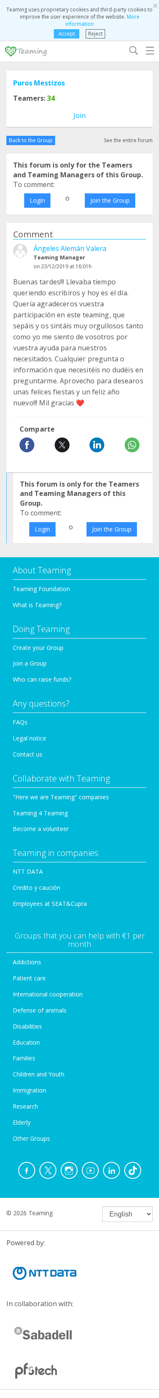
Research (25, 1106)
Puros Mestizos (39, 83)
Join (79, 115)
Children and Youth (38, 1074)
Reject (95, 33)
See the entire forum (128, 140)
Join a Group (30, 663)
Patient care (29, 978)
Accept (67, 33)
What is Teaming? (37, 605)
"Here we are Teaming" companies (61, 797)
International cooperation (48, 994)
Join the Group (110, 200)
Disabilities (27, 1026)
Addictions (27, 962)
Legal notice (29, 738)
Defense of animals (40, 1010)
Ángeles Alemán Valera (69, 248)
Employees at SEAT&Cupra (50, 904)
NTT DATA (28, 871)
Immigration (29, 1090)
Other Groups (31, 1138)
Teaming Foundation (41, 589)
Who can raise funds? (42, 679)
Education (26, 1042)
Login (37, 200)
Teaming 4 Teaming (40, 813)
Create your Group (38, 648)
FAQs (20, 722)
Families (24, 1058)
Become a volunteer (41, 829)
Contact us (27, 754)
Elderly (22, 1122)
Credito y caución (36, 887)
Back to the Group (31, 140)
